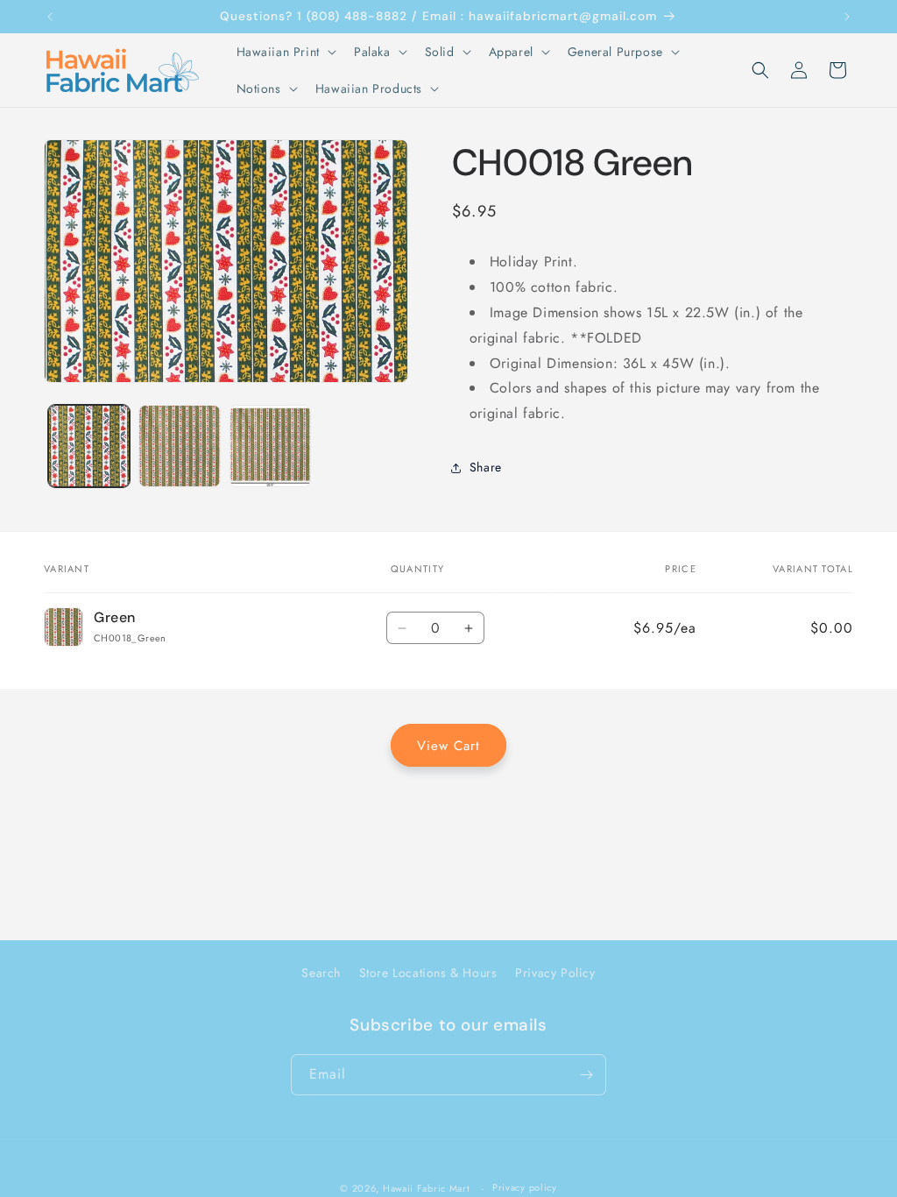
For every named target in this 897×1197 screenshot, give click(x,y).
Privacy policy (524, 1187)
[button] (284, 51)
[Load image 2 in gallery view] (179, 445)
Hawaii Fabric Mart (426, 1188)
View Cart (448, 745)
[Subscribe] (586, 1074)
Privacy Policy (555, 972)
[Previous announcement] (50, 16)
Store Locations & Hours (428, 972)
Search (321, 972)
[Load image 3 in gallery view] (270, 445)
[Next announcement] (847, 16)
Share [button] (486, 467)
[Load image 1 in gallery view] (89, 445)
